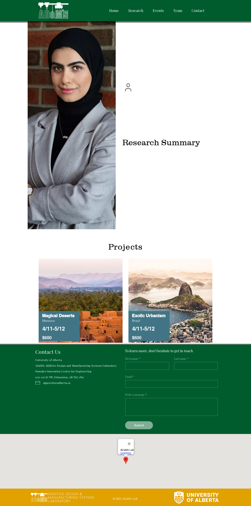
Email (129, 376)
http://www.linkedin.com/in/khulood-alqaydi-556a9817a (167, 89)
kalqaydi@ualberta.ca (146, 85)
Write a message (136, 394)
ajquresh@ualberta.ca (56, 382)
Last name (181, 358)
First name (132, 358)
